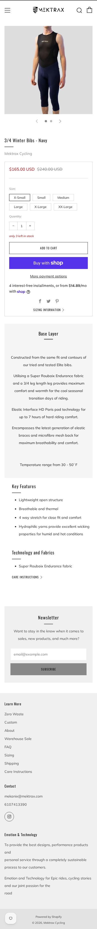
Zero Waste (14, 714)
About (9, 730)
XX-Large (65, 207)
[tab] (46, 121)
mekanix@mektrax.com (23, 796)
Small (41, 197)
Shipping (11, 763)
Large (18, 207)
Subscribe (48, 669)
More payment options (48, 276)
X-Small (19, 197)
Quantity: (15, 216)
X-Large (41, 207)
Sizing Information (47, 310)
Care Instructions (25, 577)
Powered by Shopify (49, 917)
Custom (10, 722)
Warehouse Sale (18, 738)
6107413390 (15, 804)
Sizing (9, 755)
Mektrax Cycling (18, 153)
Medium (63, 197)
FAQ (7, 747)
